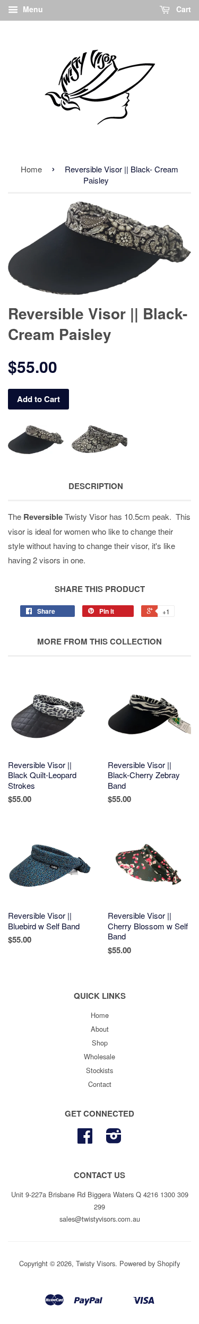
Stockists (99, 1070)
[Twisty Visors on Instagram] (114, 1139)
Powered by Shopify (149, 1263)
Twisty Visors (95, 1263)
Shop (100, 1043)
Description (95, 486)
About (100, 1029)
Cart (182, 9)
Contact (99, 1084)
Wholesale (99, 1056)
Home (31, 169)
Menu (32, 9)
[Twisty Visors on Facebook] (85, 1139)
